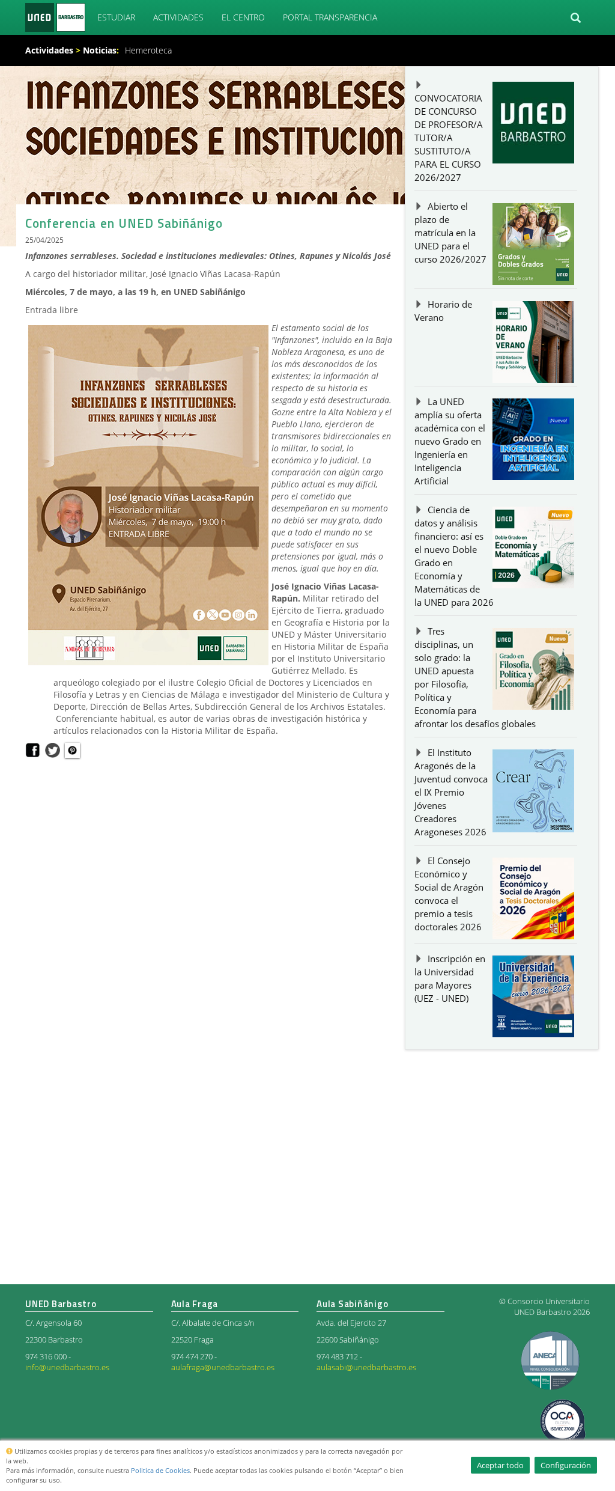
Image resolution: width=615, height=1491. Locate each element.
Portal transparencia (330, 17)
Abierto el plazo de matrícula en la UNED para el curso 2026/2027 (450, 233)
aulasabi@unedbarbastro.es (366, 1367)
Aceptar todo (500, 1465)
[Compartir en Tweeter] (52, 749)
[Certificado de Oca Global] (563, 1424)
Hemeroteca (148, 50)
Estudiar (116, 17)
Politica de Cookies (160, 1470)
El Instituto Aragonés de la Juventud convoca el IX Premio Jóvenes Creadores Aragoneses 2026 (451, 792)
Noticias (100, 50)
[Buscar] (576, 18)
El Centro (243, 17)
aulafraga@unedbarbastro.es (222, 1367)
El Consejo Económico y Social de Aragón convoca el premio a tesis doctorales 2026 (448, 894)
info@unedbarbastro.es (67, 1367)
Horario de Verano (443, 311)
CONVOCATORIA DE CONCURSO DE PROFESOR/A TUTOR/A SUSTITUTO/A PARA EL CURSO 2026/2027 (448, 138)
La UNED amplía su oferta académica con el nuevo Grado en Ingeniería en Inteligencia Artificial (449, 441)
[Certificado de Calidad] (551, 1359)
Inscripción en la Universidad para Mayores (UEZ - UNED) (449, 979)
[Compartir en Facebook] (32, 749)
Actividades (178, 17)
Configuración (566, 1465)
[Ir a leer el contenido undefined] (72, 749)
